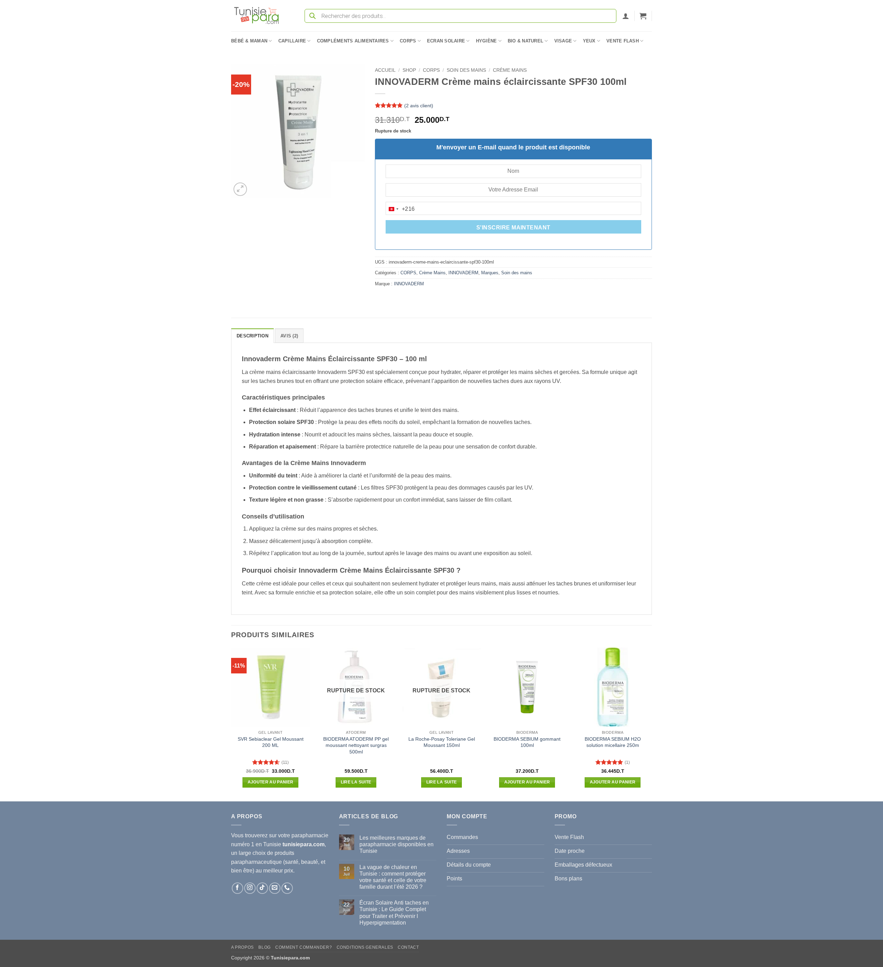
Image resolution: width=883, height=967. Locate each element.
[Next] (651, 724)
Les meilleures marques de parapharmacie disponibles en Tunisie (396, 844)
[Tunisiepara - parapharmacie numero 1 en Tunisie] (259, 15)
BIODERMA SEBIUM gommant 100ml (527, 742)
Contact (408, 947)
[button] (625, 15)
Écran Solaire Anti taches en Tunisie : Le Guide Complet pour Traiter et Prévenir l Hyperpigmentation (394, 913)
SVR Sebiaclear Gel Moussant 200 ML (271, 742)
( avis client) (418, 105)
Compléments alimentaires (353, 40)
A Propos (242, 947)
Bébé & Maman (249, 40)
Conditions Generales (365, 947)
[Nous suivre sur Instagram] (250, 888)
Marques (489, 272)
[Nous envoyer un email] (274, 888)
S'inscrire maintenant (513, 227)
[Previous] (231, 724)
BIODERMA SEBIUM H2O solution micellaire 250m (613, 742)
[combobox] (400, 209)
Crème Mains (510, 70)
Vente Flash (622, 40)
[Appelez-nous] (287, 888)
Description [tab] (252, 335)
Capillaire (292, 40)
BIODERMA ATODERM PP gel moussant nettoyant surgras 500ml (356, 745)
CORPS (431, 70)
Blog (264, 947)
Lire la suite (356, 782)
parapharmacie (309, 835)
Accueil (385, 70)
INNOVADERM (463, 272)
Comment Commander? (303, 947)
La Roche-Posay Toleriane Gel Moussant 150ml (441, 742)
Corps (408, 40)
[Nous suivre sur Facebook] (237, 888)
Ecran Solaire (446, 40)
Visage (563, 40)
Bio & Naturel (525, 40)
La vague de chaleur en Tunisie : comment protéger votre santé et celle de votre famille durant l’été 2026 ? (392, 877)
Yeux (589, 40)
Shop (409, 70)
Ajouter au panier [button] (271, 782)
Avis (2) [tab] (289, 335)
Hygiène (486, 40)
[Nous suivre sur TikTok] (262, 888)
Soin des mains (466, 70)
